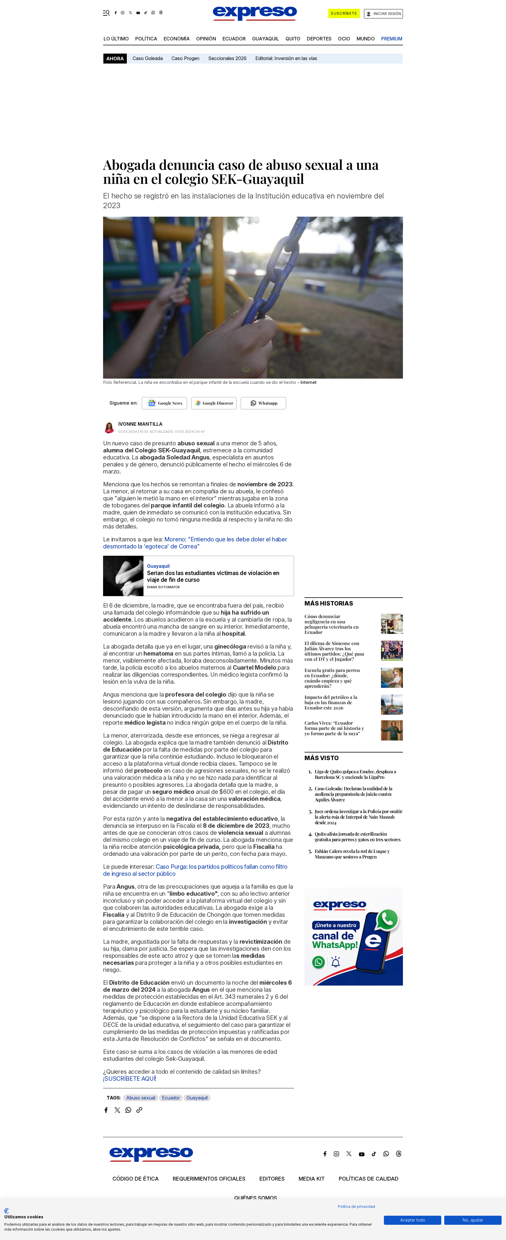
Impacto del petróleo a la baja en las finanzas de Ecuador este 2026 (331, 702)
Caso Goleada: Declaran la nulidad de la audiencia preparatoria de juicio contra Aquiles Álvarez (353, 794)
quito (293, 38)
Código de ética (135, 1178)
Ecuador (234, 38)
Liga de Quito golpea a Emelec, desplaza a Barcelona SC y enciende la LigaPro (355, 774)
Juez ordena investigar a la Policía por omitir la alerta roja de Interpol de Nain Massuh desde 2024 (358, 816)
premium (391, 38)
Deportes (319, 38)
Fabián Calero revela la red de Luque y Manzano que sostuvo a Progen (352, 854)
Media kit (312, 1178)
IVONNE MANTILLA (140, 424)
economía (177, 38)
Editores (272, 1178)
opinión (206, 38)
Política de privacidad (356, 1206)
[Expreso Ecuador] (151, 1160)
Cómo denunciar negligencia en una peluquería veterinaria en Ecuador (332, 624)
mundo (366, 38)
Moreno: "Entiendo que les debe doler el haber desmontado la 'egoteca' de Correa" (195, 543)
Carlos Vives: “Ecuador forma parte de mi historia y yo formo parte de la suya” (334, 728)
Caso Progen (185, 58)
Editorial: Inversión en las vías (286, 58)
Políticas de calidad (369, 1178)
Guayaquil (265, 38)
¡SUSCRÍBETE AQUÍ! (129, 1078)
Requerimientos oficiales (209, 1178)
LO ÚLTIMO (116, 38)
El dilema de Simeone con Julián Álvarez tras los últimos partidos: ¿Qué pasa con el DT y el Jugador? (334, 651)
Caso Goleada (148, 58)
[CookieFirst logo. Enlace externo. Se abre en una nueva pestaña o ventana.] (6, 1211)
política (146, 38)
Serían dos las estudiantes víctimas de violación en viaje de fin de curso (213, 576)
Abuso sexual (140, 1098)
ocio (344, 38)
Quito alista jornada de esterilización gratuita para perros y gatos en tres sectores (357, 836)
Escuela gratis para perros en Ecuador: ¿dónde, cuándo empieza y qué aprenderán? (332, 678)
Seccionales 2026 (227, 58)
